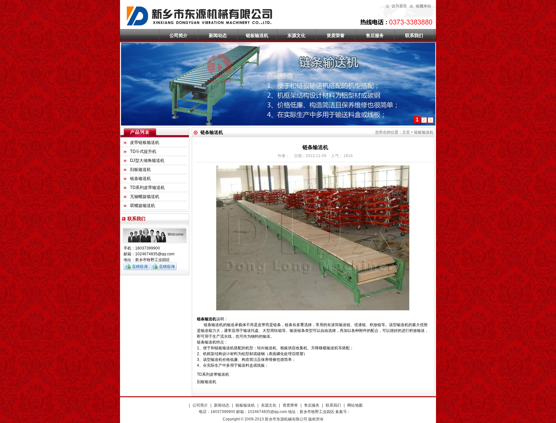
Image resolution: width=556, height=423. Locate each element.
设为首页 (399, 6)
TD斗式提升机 (143, 151)
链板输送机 (257, 35)
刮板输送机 (140, 169)
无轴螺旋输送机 (144, 196)
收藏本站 (423, 6)
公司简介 (179, 35)
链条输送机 (140, 178)
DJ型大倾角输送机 (147, 160)
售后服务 (375, 35)
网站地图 (355, 405)
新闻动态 (218, 35)
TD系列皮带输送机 (147, 187)
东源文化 (296, 35)
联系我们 (414, 35)
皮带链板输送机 (144, 142)
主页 (406, 132)
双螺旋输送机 (142, 205)
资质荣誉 (336, 35)
